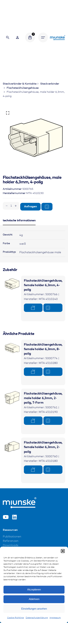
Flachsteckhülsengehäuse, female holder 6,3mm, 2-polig (43, 447)
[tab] (19, 220)
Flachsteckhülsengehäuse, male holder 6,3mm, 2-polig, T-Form (43, 398)
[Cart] (30, 37)
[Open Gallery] (8, 113)
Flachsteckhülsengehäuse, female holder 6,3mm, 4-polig (43, 285)
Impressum (55, 618)
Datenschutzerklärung (37, 618)
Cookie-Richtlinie (15, 618)
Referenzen (10, 541)
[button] (63, 551)
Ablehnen (34, 599)
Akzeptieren (34, 589)
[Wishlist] (17, 37)
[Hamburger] (43, 37)
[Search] (8, 37)
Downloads (10, 545)
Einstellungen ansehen (34, 608)
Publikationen (12, 536)
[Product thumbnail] (12, 285)
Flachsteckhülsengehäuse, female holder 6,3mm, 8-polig (43, 349)
